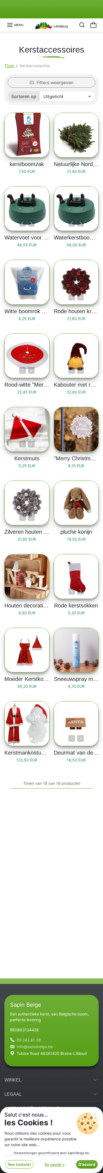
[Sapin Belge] (51, 24)
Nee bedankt (19, 1164)
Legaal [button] (13, 1094)
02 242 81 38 (29, 1040)
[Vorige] (22, 149)
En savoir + (55, 1164)
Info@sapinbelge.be (35, 1046)
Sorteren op (23, 96)
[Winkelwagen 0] (93, 25)
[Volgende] (31, 149)
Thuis (9, 65)
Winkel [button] (12, 1080)
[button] (15, 25)
